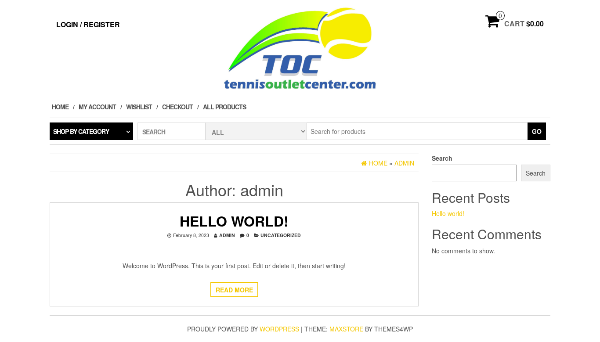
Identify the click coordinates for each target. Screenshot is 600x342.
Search (442, 158)
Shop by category (81, 131)
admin (227, 235)
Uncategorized (280, 235)
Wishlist (139, 106)
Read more (234, 289)
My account (97, 106)
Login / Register (88, 24)
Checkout (177, 106)
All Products (224, 106)
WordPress (279, 328)
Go (537, 131)
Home (60, 106)
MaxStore (346, 328)
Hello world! (234, 221)
